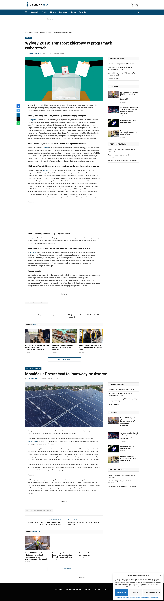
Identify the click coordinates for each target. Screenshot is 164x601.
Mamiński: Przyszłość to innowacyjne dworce (46, 315)
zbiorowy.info (33, 379)
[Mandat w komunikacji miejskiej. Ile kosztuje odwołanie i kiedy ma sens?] (91, 336)
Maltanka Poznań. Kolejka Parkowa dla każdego (122, 160)
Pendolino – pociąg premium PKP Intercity (121, 64)
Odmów (135, 592)
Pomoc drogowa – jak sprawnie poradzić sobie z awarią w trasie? (128, 132)
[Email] (18, 119)
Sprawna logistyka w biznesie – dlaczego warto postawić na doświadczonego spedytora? (129, 110)
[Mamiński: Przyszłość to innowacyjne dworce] (64, 404)
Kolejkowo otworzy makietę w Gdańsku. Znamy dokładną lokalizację (62, 348)
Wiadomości (35, 12)
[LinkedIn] (18, 115)
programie (33, 120)
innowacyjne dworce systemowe (35, 510)
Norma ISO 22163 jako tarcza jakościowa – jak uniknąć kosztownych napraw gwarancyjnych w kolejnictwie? (129, 96)
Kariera (73, 12)
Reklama (98, 589)
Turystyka (82, 12)
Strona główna (29, 32)
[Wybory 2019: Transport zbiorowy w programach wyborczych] (64, 79)
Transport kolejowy (33, 368)
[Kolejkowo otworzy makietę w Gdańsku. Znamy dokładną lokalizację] (64, 336)
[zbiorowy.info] (37, 4)
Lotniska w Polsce (113, 78)
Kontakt (107, 589)
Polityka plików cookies (123, 597)
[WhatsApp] (18, 123)
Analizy (44, 12)
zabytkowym (32, 441)
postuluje (46, 148)
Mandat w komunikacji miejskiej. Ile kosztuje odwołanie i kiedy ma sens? (90, 348)
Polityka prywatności (74, 589)
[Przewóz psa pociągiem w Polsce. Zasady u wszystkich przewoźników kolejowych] (37, 336)
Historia (53, 12)
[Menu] (26, 12)
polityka (28, 303)
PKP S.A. (49, 510)
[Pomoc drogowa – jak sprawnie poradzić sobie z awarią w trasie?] (113, 133)
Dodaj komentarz (64, 359)
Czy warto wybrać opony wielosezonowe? (128, 121)
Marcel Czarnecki (34, 53)
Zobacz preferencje (152, 592)
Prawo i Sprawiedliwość (40, 303)
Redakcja (89, 589)
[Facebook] (18, 106)
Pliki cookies (58, 589)
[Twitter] (18, 110)
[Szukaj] (138, 12)
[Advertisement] (82, 24)
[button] (160, 575)
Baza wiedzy (63, 12)
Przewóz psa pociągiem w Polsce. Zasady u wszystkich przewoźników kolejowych (37, 348)
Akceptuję (121, 592)
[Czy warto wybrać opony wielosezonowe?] (113, 123)
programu (45, 170)
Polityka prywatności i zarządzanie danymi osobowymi (144, 597)
